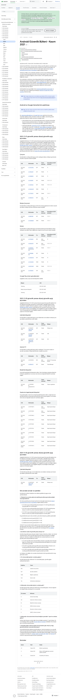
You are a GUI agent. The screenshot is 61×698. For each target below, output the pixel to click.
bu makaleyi (51, 528)
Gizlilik (41, 694)
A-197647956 (31, 167)
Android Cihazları (43, 7)
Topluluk (27, 694)
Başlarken (11, 7)
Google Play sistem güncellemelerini (42, 151)
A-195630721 (30, 197)
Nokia (47, 633)
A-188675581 (30, 216)
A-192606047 (31, 189)
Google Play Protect (38, 115)
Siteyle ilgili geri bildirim (22, 696)
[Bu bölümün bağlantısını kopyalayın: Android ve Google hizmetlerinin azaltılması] (51, 105)
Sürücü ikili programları (21, 687)
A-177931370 (30, 193)
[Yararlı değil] (56, 37)
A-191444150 (31, 262)
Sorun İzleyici (48, 687)
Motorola (43, 633)
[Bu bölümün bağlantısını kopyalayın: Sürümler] (27, 640)
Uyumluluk (34, 7)
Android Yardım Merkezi (51, 678)
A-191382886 (30, 253)
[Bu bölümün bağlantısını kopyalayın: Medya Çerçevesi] (31, 203)
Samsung (52, 633)
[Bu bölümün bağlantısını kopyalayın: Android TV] (27, 347)
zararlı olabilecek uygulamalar (46, 127)
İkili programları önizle (21, 684)
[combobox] (35, 1)
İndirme (18, 682)
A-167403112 (30, 247)
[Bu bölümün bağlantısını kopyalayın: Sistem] (25, 226)
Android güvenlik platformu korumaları (45, 89)
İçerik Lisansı (32, 667)
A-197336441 (30, 270)
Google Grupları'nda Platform (37, 685)
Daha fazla (22, 1)
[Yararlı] (54, 37)
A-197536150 (30, 239)
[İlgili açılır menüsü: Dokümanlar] (16, 1)
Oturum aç (57, 1)
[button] (7, 19)
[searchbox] (8, 12)
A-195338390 (30, 176)
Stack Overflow (49, 685)
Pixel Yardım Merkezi (50, 680)
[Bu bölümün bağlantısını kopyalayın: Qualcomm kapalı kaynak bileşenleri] (40, 392)
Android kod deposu (21, 678)
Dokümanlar (12, 1)
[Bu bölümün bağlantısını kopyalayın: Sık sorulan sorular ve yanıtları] (41, 491)
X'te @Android (35, 678)
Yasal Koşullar (32, 694)
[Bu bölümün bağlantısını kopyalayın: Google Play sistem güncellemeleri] (40, 276)
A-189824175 (30, 364)
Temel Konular (26, 7)
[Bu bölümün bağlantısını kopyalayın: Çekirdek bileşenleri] (32, 315)
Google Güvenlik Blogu (36, 684)
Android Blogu (34, 682)
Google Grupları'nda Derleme (37, 687)
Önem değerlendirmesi (41, 82)
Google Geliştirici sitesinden (40, 621)
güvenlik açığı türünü (24, 145)
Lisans (37, 694)
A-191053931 (30, 180)
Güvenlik (18, 7)
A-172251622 (30, 184)
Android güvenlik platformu (27, 115)
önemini (30, 145)
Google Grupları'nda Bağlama (37, 689)
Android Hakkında (20, 694)
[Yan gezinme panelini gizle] (14, 696)
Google (33, 633)
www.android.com (50, 682)
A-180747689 (31, 266)
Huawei (36, 633)
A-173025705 (31, 257)
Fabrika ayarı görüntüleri (22, 685)
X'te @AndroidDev (35, 680)
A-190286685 (31, 220)
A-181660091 (30, 243)
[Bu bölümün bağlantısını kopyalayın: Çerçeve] (26, 154)
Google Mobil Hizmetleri (39, 128)
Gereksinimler (20, 680)
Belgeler (3, 4)
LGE (40, 633)
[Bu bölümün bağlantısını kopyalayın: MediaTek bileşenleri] (32, 370)
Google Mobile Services (50, 684)
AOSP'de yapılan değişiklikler (42, 21)
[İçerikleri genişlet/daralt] (26, 48)
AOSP (21, 37)
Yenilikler (3, 7)
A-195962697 (30, 171)
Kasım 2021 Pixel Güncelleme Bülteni (48, 97)
